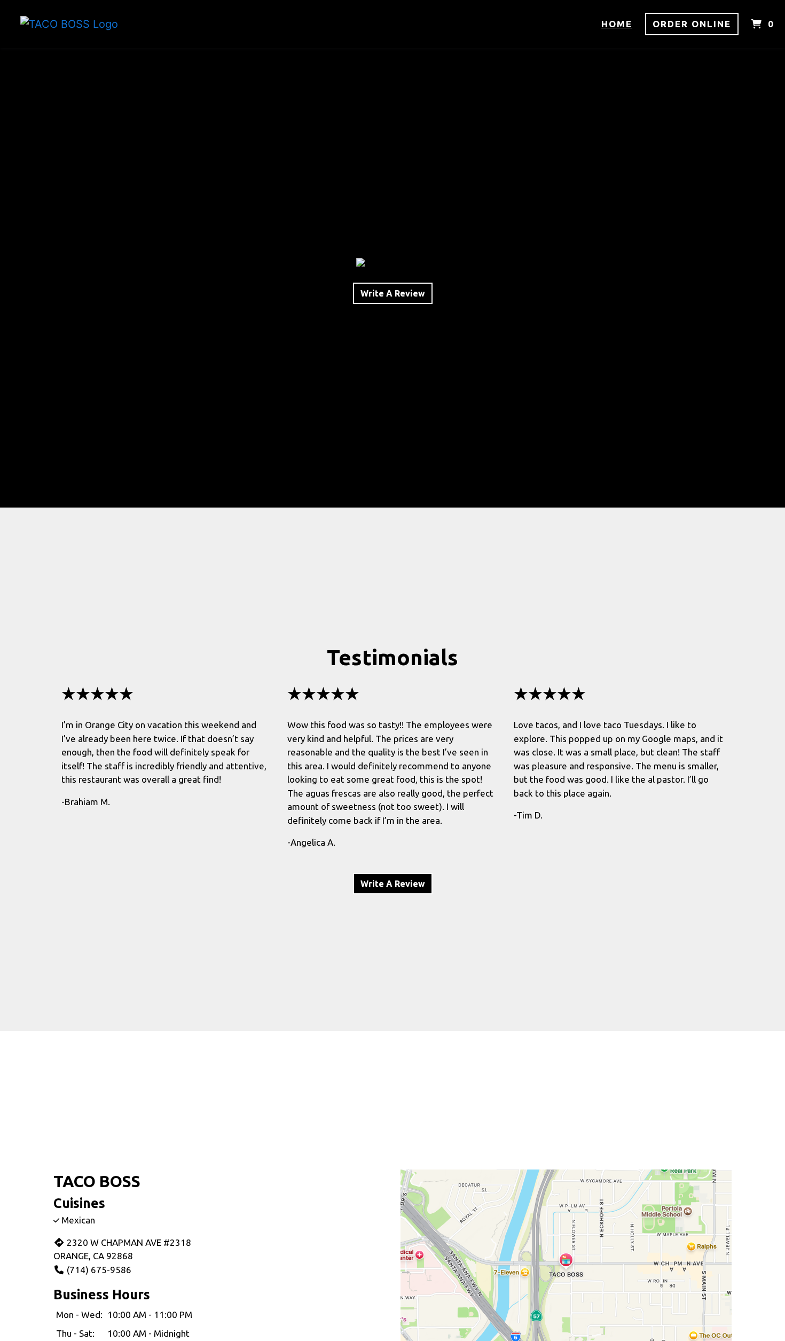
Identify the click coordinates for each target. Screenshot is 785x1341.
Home (616, 24)
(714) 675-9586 (99, 1270)
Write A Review (392, 293)
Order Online (692, 24)
